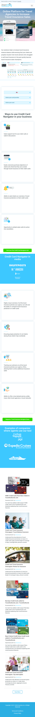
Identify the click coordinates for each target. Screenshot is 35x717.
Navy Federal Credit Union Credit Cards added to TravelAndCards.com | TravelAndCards (17, 638)
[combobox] (17, 92)
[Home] (7, 5)
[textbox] (17, 92)
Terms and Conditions (17, 711)
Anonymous (18, 500)
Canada (19, 1)
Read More (17, 692)
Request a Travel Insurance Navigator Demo (17, 419)
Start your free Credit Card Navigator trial (17, 250)
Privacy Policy (17, 713)
